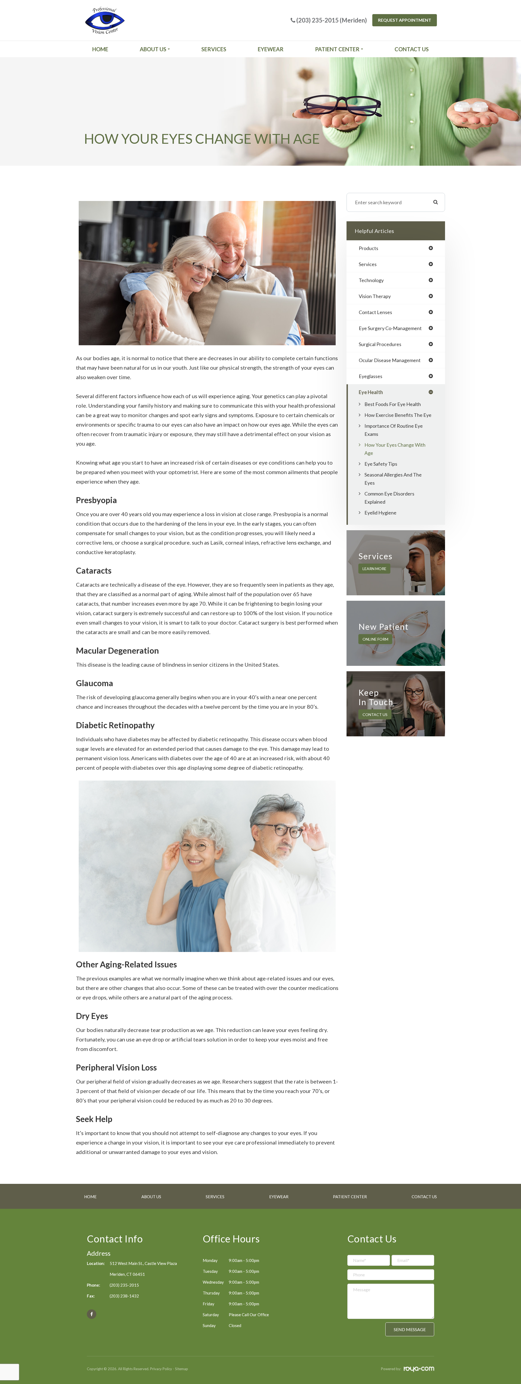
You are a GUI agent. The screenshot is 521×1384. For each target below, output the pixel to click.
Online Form (375, 639)
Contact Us (412, 49)
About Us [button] (153, 49)
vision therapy (375, 296)
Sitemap (181, 1369)
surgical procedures (380, 344)
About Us (151, 1196)
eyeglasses (370, 376)
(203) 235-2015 (124, 1285)
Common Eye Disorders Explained (389, 498)
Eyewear (271, 49)
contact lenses (375, 312)
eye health (371, 392)
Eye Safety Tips (380, 464)
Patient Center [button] (337, 49)
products (368, 248)
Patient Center (350, 1196)
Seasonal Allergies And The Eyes (393, 479)
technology (371, 280)
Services (213, 49)
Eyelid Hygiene (380, 513)
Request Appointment (404, 20)
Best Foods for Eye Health (392, 404)
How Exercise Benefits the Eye (397, 415)
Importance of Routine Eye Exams (393, 430)
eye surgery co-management (390, 328)
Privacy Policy (161, 1369)
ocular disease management (390, 360)
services (368, 264)
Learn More (374, 568)
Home (100, 49)
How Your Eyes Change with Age (394, 449)
